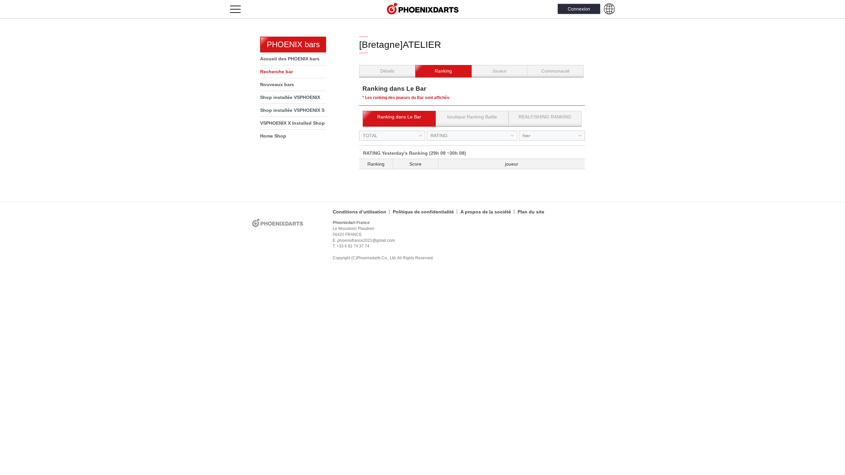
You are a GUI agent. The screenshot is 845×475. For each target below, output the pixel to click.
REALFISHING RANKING (545, 116)
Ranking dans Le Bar (399, 116)
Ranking (443, 71)
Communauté (555, 71)
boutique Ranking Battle (472, 116)
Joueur (499, 71)
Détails (387, 71)
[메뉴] (239, 9)
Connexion (579, 9)
